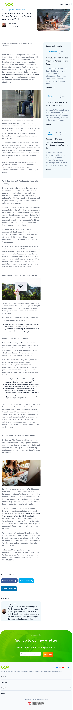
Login (61, 4)
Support (67, 4)
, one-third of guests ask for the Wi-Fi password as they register (20, 74)
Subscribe (47, 654)
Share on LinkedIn (7, 588)
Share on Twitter (25, 581)
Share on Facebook (8, 581)
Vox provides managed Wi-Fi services (17, 343)
